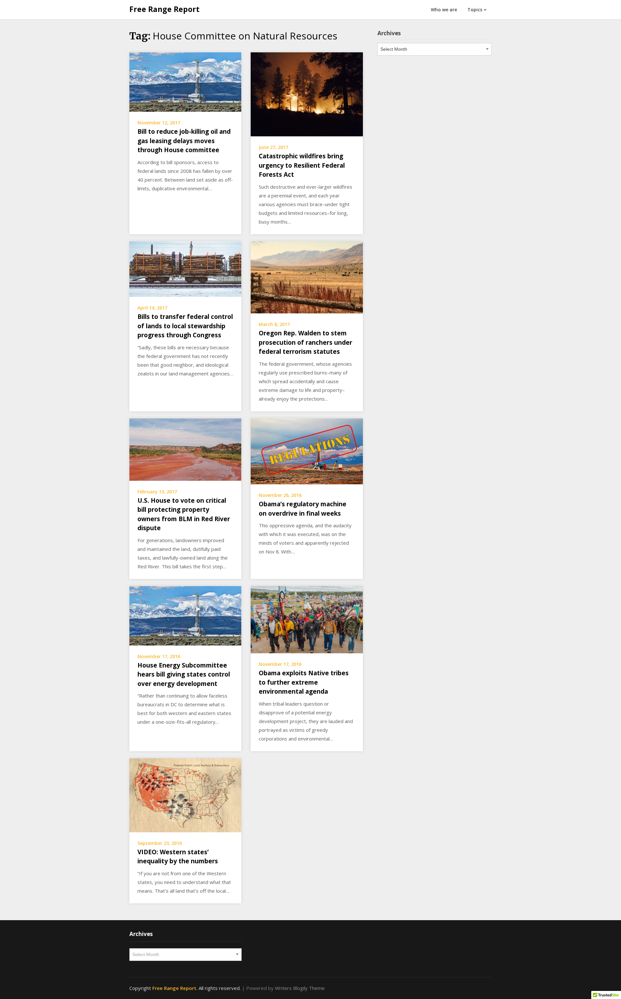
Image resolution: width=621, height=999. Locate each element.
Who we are (444, 9)
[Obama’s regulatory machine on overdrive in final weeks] (307, 450)
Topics (474, 9)
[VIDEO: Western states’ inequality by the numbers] (185, 794)
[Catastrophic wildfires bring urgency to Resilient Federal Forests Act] (307, 93)
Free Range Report (164, 9)
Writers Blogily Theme (300, 988)
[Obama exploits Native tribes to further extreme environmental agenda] (307, 619)
